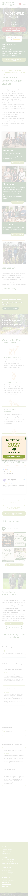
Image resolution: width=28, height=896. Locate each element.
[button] (24, 438)
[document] (14, 448)
